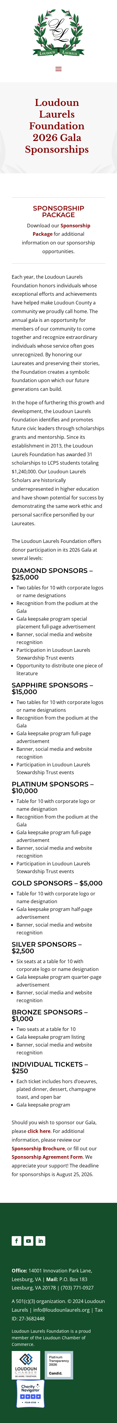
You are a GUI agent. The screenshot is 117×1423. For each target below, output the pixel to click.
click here (39, 1131)
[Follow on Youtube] (28, 1241)
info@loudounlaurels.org (61, 1310)
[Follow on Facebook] (16, 1241)
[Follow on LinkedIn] (40, 1241)
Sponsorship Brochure (38, 1148)
